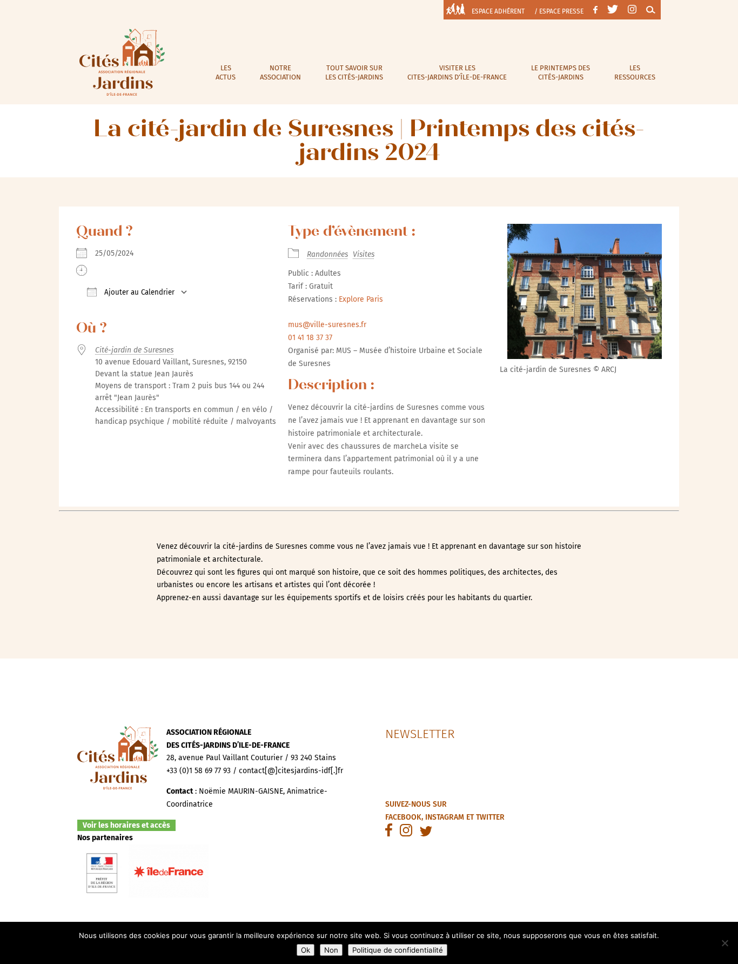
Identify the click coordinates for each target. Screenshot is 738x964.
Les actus (226, 72)
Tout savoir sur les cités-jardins (354, 72)
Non (331, 950)
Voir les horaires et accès (126, 825)
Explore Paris (361, 299)
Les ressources (634, 72)
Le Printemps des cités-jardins (560, 72)
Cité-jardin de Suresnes (134, 350)
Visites (363, 254)
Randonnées (327, 254)
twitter (490, 817)
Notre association (280, 72)
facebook (403, 817)
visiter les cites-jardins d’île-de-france (457, 72)
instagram (444, 817)
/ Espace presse (558, 11)
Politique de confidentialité (397, 950)
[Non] (724, 943)
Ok (305, 950)
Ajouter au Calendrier (138, 292)
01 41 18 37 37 (310, 337)
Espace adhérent (498, 11)
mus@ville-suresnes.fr (327, 324)
